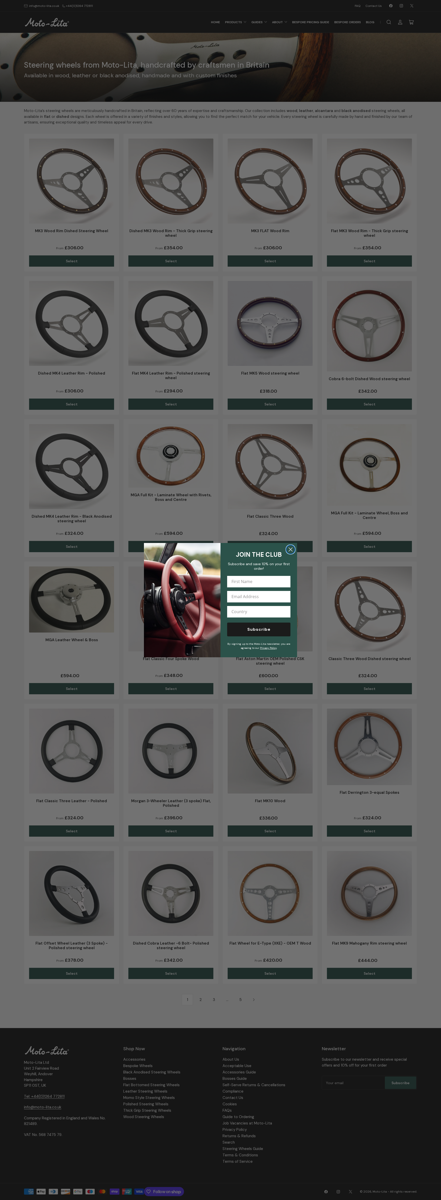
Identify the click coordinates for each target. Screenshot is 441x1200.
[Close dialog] (290, 549)
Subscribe (259, 629)
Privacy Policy (268, 648)
